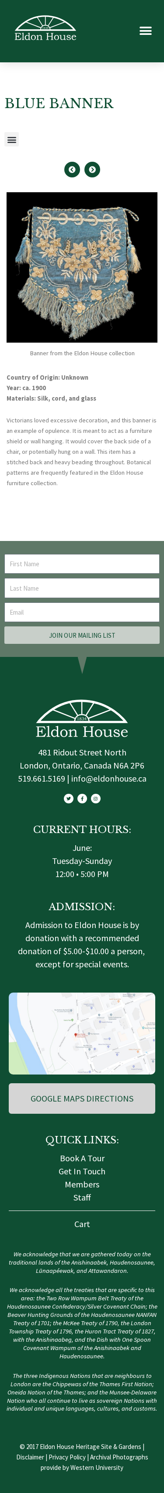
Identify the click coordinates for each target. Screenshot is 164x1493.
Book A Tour (82, 1158)
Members (82, 1184)
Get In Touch (82, 1171)
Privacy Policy (67, 1457)
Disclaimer (30, 1457)
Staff (82, 1197)
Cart (82, 1223)
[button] (145, 31)
